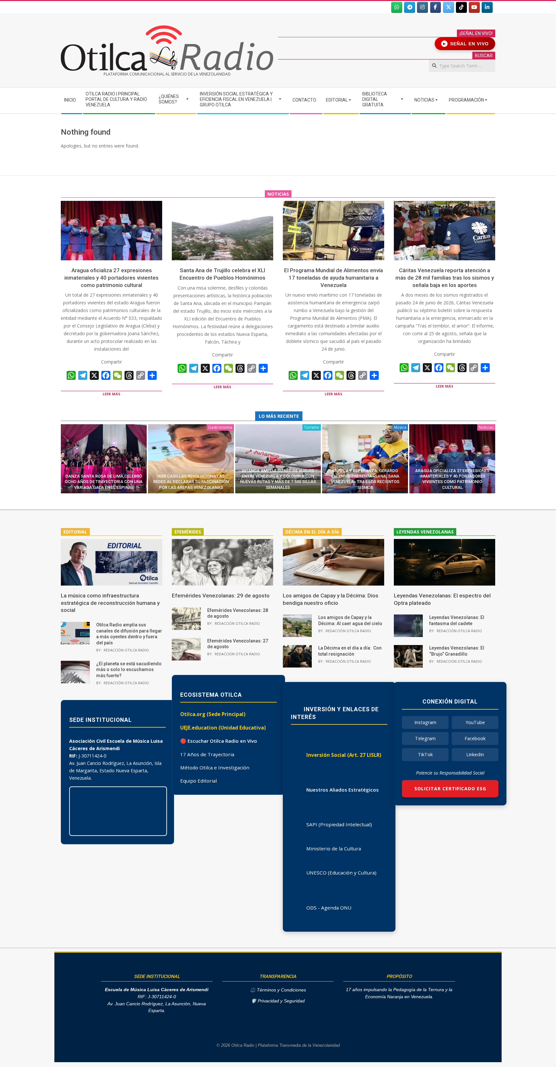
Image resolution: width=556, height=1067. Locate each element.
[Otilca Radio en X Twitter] (448, 7)
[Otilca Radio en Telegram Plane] (409, 7)
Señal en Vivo (466, 43)
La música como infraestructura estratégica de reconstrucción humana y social (110, 602)
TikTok (425, 754)
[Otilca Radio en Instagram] (422, 7)
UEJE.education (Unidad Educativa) (223, 727)
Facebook (475, 738)
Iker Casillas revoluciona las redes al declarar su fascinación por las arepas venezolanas (191, 482)
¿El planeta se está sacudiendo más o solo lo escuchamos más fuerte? (129, 669)
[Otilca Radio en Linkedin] (487, 7)
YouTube (475, 722)
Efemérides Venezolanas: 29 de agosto (221, 595)
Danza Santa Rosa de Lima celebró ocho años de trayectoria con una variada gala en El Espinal (104, 482)
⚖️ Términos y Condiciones (278, 990)
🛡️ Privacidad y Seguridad (278, 1001)
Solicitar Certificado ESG (450, 788)
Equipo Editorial (198, 780)
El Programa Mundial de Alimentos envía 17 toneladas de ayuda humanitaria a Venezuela (333, 277)
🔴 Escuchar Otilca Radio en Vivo (218, 741)
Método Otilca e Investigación (214, 767)
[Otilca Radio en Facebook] (435, 7)
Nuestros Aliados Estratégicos (342, 789)
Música (400, 427)
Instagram (425, 722)
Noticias (486, 427)
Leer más (111, 393)
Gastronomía (220, 427)
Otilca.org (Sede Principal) (213, 714)
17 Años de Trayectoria (207, 754)
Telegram (425, 738)
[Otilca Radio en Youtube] (474, 7)
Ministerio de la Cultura (333, 848)
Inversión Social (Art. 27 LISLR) (343, 755)
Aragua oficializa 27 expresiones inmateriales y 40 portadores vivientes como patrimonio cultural (111, 277)
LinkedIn (475, 754)
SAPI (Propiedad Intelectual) (339, 824)
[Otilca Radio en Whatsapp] (396, 7)
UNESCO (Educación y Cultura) (341, 872)
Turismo (311, 427)
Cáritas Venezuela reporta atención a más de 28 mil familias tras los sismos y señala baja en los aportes (444, 277)
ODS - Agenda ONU (328, 907)
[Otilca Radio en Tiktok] (461, 7)
